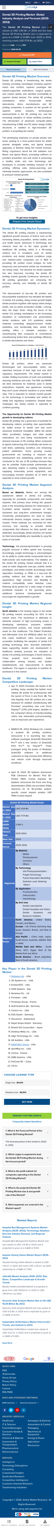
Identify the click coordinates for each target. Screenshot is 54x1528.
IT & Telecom (9, 1424)
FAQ (4, 1370)
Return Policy (9, 1384)
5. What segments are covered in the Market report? (24, 1206)
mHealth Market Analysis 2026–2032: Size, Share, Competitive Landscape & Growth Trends (25, 1279)
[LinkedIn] (23, 1410)
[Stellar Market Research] (30, 7)
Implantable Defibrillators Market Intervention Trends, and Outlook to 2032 (26, 1323)
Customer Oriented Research (17, 1483)
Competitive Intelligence (15, 1480)
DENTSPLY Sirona (20, 1044)
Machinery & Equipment (34, 1433)
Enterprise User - (16, 1092)
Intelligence (8, 1462)
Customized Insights (13, 1472)
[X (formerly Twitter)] (11, 1410)
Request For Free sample (27, 1115)
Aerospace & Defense (39, 1420)
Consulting (8, 1469)
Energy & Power (36, 1438)
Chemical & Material (12, 1438)
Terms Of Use (9, 1377)
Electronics (33, 1445)
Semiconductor (10, 1451)
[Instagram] (17, 1410)
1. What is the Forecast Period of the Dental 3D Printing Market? (24, 1132)
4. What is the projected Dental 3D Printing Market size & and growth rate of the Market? (23, 1191)
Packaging (33, 1428)
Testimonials (8, 1374)
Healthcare (8, 1420)
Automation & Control (39, 1424)
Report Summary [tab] (13, 69)
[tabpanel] (27, 646)
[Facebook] (4, 1410)
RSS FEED (7, 1392)
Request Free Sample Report (27, 221)
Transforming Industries (14, 1487)
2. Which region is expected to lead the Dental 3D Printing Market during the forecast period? (24, 1158)
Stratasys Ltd (17, 976)
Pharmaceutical (10, 1448)
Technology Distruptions (15, 1465)
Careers (6, 1388)
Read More (7, 1343)
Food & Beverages (11, 1428)
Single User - (14, 1083)
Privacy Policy (9, 1381)
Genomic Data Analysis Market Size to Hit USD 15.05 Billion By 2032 (26, 1302)
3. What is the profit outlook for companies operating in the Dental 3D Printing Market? (23, 1175)
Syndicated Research (13, 1476)
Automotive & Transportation (9, 1443)
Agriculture (33, 1441)
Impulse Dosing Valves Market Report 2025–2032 (25, 1257)
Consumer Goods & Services (12, 1433)
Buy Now (27, 1102)
